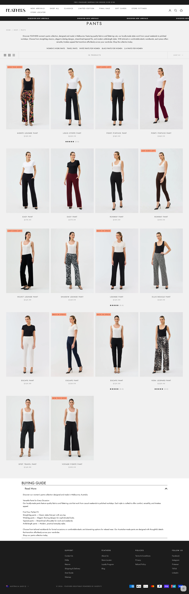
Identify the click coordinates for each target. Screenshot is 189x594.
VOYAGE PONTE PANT (72, 464)
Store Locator (38, 12)
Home (8, 30)
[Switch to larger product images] (5, 55)
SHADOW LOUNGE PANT (72, 297)
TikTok (174, 568)
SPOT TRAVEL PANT (28, 464)
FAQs (67, 560)
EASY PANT (27, 217)
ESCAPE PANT (27, 380)
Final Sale (104, 8)
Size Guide (69, 573)
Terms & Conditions (142, 556)
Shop (16, 30)
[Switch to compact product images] (14, 55)
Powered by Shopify (92, 586)
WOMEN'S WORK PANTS (56, 48)
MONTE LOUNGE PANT (27, 133)
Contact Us (69, 556)
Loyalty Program (108, 564)
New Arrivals (38, 8)
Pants (23, 30)
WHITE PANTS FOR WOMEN (89, 48)
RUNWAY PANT (117, 217)
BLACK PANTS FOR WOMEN (112, 48)
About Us (105, 556)
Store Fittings (139, 8)
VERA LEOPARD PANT (161, 380)
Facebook (175, 556)
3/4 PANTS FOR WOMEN (133, 48)
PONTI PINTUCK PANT (117, 133)
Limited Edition (86, 8)
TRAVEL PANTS (72, 48)
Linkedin (175, 573)
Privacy (138, 560)
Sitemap (68, 577)
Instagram (175, 560)
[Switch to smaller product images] (9, 55)
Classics (68, 8)
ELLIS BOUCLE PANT (161, 297)
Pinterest (175, 564)
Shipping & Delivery (72, 568)
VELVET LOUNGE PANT (27, 297)
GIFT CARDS (121, 8)
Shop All (54, 8)
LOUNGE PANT (116, 297)
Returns (67, 564)
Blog (103, 568)
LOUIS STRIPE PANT (72, 133)
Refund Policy (140, 564)
